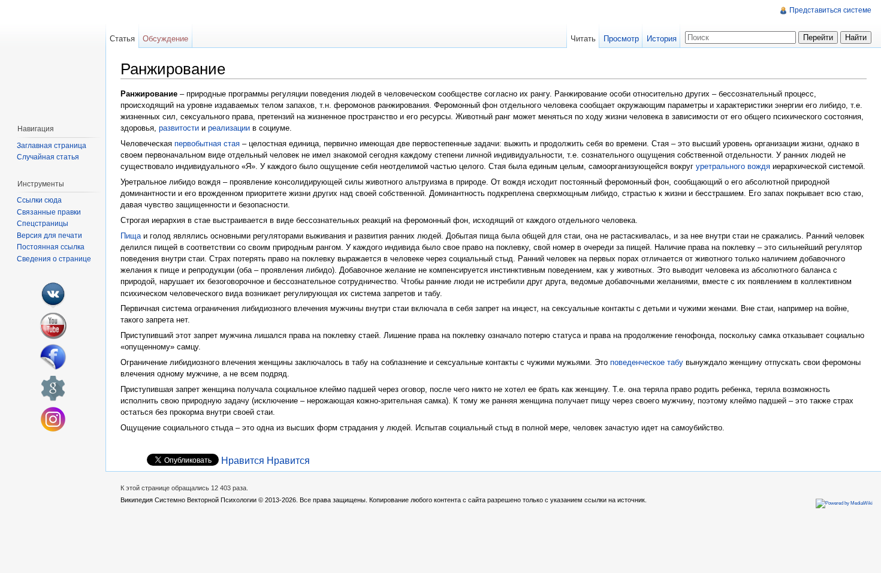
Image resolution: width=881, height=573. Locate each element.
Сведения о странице (54, 259)
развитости (179, 127)
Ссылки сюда (39, 200)
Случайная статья (48, 157)
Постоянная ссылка (51, 247)
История (662, 38)
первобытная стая (207, 143)
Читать (583, 38)
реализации (229, 127)
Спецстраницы (42, 223)
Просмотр (621, 38)
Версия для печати (49, 235)
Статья (122, 38)
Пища (130, 235)
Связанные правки (49, 212)
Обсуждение (165, 38)
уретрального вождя (733, 166)
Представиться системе (830, 10)
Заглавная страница (51, 145)
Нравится (242, 461)
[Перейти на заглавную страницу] (53, 57)
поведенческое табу (646, 362)
